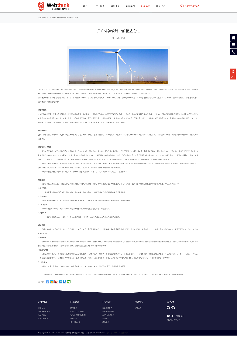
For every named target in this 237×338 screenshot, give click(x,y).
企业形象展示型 (108, 311)
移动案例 (105, 322)
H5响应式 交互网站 (77, 311)
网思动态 (145, 6)
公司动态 (138, 308)
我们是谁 (41, 308)
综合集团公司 (107, 308)
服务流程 (73, 318)
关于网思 (100, 6)
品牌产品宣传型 (108, 315)
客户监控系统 (43, 318)
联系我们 (160, 6)
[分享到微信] (69, 281)
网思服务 (115, 6)
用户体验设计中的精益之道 (68, 18)
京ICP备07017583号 (114, 333)
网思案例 (130, 6)
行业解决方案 (75, 322)
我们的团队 (42, 315)
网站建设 (73, 308)
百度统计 (124, 333)
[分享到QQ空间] (52, 281)
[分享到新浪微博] (56, 281)
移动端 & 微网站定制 (78, 315)
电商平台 (105, 318)
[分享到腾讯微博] (60, 281)
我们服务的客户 (44, 311)
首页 (85, 6)
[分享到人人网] (64, 281)
